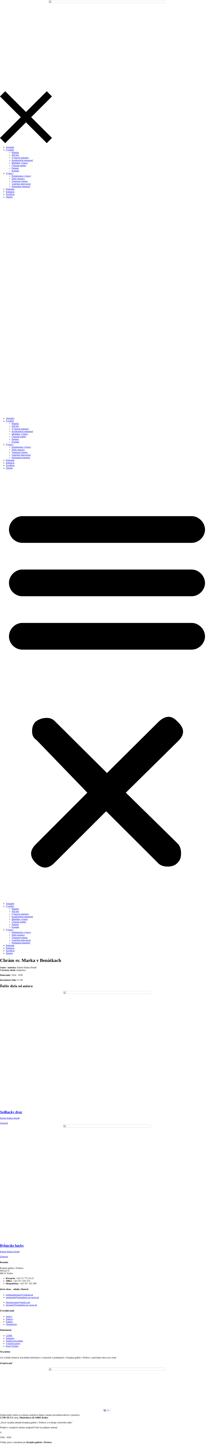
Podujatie (10, 460)
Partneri (15, 439)
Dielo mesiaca (18, 449)
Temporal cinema (20, 452)
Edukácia (10, 463)
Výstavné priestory (20, 429)
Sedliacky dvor (11, 1112)
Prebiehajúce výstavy (21, 447)
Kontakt (15, 442)
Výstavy (10, 444)
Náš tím (15, 426)
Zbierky (9, 468)
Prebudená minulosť (21, 457)
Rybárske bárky (12, 1245)
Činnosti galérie (19, 436)
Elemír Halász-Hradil (10, 1118)
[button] (107, 686)
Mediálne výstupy (20, 434)
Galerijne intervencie (21, 455)
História (15, 423)
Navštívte (10, 465)
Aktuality (10, 418)
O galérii (10, 421)
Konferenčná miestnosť (22, 431)
